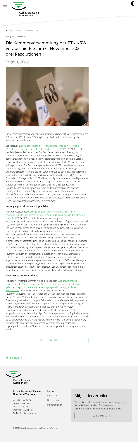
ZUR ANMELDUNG (102, 415)
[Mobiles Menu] (5, 6)
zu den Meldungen (47, 340)
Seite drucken (15, 357)
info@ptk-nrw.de (28, 413)
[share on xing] (17, 62)
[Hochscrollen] (133, 437)
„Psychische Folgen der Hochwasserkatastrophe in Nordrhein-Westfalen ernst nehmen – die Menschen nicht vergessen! (42, 147)
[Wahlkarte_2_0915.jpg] (47, 97)
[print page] (26, 62)
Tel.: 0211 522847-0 (22, 406)
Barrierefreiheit (54, 404)
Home (11, 31)
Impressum (52, 395)
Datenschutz (53, 400)
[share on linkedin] (22, 62)
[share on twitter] (13, 62)
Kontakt (50, 390)
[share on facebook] (8, 62)
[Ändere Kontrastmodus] (133, 3)
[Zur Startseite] (25, 9)
